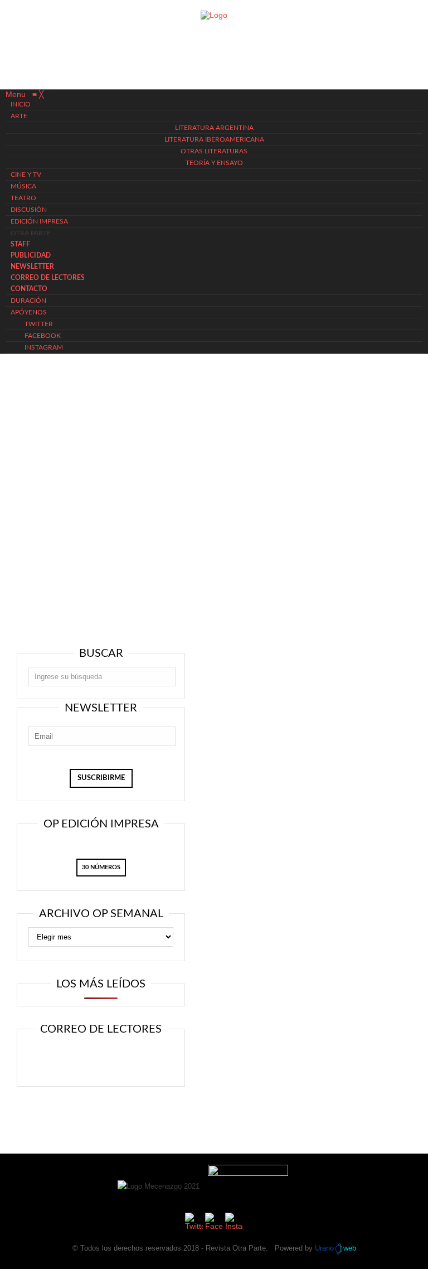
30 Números (101, 867)
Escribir (132, 1058)
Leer (65, 1058)
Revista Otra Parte (236, 1248)
